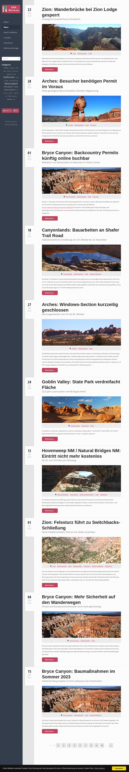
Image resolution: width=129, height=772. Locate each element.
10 (102, 745)
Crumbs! (7, 37)
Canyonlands (67, 274)
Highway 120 (9, 74)
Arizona (6, 68)
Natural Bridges (62, 495)
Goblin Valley (75, 426)
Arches (70, 125)
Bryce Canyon (70, 197)
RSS (16, 111)
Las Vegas (6, 80)
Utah (90, 53)
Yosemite (9, 99)
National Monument (87, 495)
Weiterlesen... (50, 69)
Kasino (17, 77)
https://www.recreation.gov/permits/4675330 (57, 207)
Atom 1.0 (8, 111)
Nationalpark (82, 53)
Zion (74, 53)
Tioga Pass (16, 93)
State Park (85, 426)
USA (6, 96)
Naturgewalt (77, 566)
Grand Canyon (15, 71)
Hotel (14, 74)
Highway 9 (108, 566)
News (6, 27)
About (6, 22)
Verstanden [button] (119, 768)
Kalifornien (9, 77)
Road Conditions (95, 274)
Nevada (16, 87)
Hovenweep (74, 495)
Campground (12, 68)
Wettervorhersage (11, 48)
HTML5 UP (13, 124)
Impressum (8, 43)
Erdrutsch (87, 566)
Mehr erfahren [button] (100, 768)
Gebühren (103, 495)
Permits (93, 125)
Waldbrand (14, 96)
